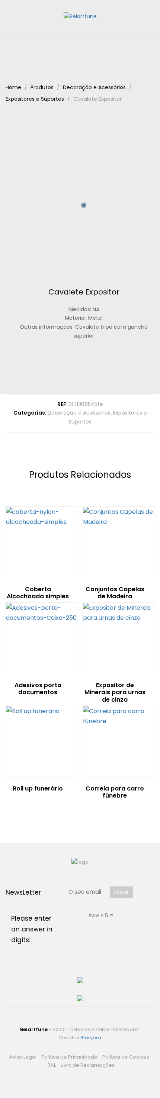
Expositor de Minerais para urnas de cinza (114, 692)
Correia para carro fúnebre (115, 792)
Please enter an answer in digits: (31, 929)
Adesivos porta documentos (38, 688)
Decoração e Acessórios (79, 412)
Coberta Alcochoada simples (38, 592)
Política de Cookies (125, 1056)
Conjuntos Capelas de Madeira (115, 592)
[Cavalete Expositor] (66, 367)
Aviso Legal (22, 1056)
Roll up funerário (38, 788)
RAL (52, 1065)
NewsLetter (23, 892)
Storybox (91, 1037)
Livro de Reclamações (88, 1065)
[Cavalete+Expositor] (78, 367)
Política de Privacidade (69, 1056)
